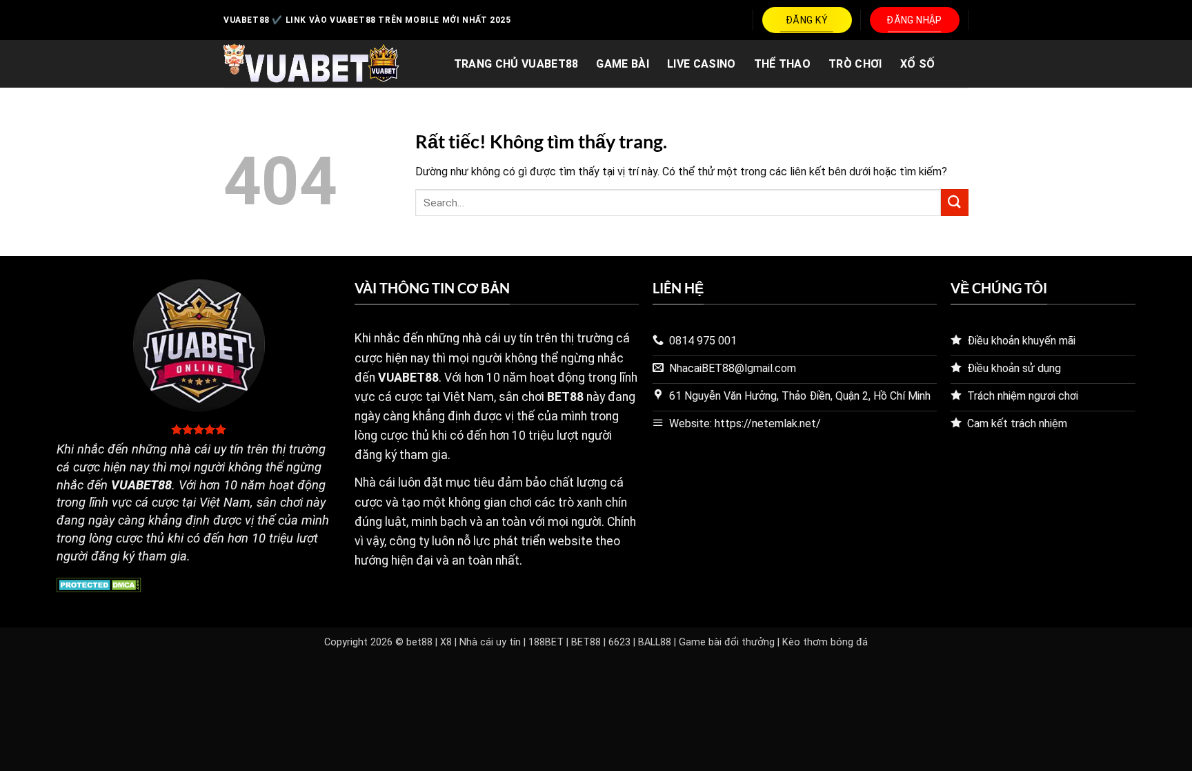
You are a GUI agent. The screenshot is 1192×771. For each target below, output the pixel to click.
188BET (546, 642)
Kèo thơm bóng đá (825, 642)
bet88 (419, 642)
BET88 (586, 642)
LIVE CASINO (701, 63)
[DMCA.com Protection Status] (99, 583)
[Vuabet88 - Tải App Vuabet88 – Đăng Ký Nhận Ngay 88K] (311, 64)
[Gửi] (954, 202)
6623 (619, 642)
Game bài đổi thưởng (727, 642)
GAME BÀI (622, 63)
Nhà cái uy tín (490, 642)
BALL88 (654, 642)
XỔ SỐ (917, 63)
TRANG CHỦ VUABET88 (516, 63)
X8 (446, 642)
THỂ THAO (782, 63)
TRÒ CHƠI (855, 63)
